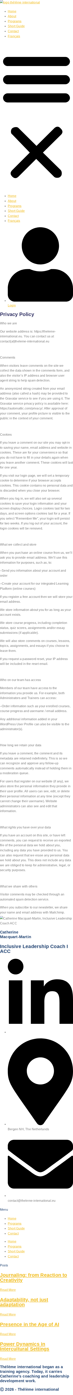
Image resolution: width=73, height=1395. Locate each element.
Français (14, 36)
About (12, 16)
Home (12, 11)
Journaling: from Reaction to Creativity (33, 1277)
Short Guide (16, 26)
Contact (13, 31)
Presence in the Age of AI (29, 1324)
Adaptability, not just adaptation (24, 1302)
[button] (36, 116)
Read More (8, 1289)
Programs (15, 21)
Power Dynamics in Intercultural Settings (24, 1346)
